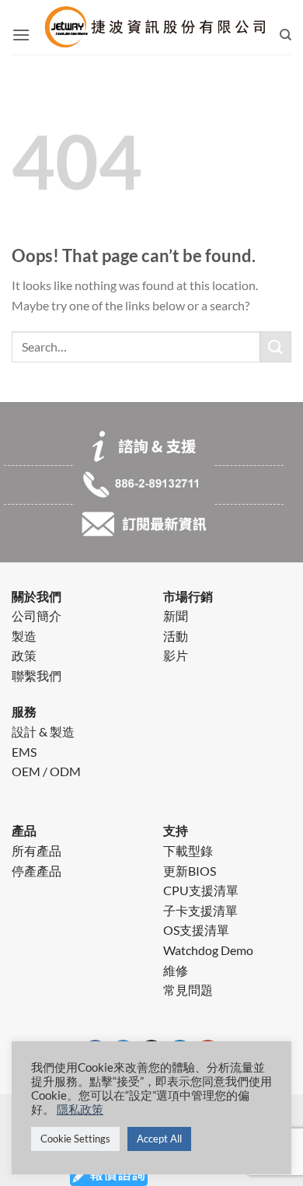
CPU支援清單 (201, 890)
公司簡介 (36, 615)
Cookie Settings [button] (75, 1138)
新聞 (175, 615)
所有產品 (36, 850)
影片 (175, 655)
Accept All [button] (159, 1138)
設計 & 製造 (43, 731)
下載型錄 (188, 850)
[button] (21, 35)
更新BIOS (189, 870)
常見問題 (188, 989)
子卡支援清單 (200, 910)
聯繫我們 (36, 675)
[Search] (285, 35)
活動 (175, 635)
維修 (175, 970)
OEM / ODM (46, 771)
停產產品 (36, 870)
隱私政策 (80, 1109)
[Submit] (275, 346)
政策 (24, 655)
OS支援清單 (196, 929)
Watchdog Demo (208, 950)
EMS (24, 751)
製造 (24, 635)
